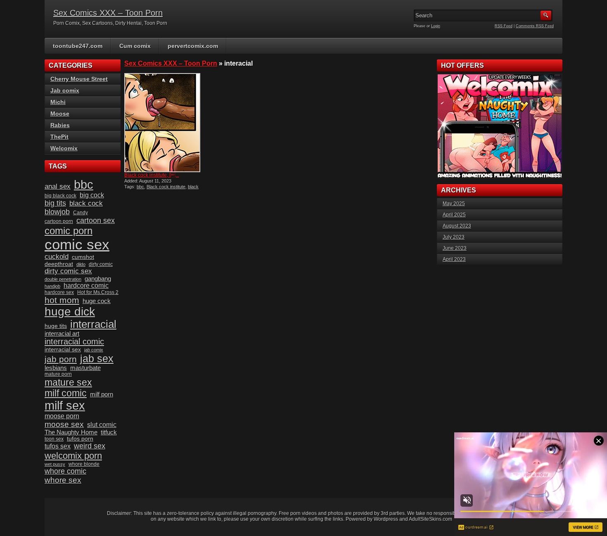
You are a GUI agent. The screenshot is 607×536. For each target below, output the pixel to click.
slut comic (101, 424)
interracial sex (63, 349)
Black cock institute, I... (151, 175)
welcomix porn (73, 456)
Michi (58, 102)
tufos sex (58, 446)
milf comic (66, 393)
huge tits (56, 326)
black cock (86, 203)
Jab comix (64, 90)
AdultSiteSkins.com (430, 519)
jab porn (61, 359)
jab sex (97, 358)
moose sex (64, 424)
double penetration (63, 279)
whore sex (63, 480)
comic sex (77, 244)
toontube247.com (77, 46)
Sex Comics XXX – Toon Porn (108, 12)
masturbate (85, 368)
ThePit (59, 136)
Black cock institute (166, 186)
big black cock (60, 196)
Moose (59, 113)
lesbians (56, 368)
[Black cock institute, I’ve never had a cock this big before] (162, 122)
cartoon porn (59, 221)
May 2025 (454, 203)
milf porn (101, 394)
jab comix (93, 349)
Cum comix (135, 46)
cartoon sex (95, 220)
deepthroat (59, 264)
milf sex (65, 405)
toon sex (54, 439)
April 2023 (454, 259)
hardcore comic (86, 285)
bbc (140, 186)
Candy (80, 213)
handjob (52, 286)
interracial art (62, 333)
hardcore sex (59, 292)
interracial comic (74, 341)
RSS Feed (503, 26)
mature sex (68, 382)
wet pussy (55, 464)
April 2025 (454, 215)
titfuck (109, 432)
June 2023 (455, 248)
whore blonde (84, 464)
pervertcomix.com (193, 46)
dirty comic (101, 264)
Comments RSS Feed (535, 26)
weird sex (89, 446)
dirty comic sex (68, 271)
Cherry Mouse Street (79, 79)
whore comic (65, 471)
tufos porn (80, 439)
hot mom (62, 300)
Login (435, 26)
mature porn (58, 374)
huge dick (70, 311)
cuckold (57, 257)
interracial (93, 324)
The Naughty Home (71, 432)
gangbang (98, 278)
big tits (55, 203)
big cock (92, 195)
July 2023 (454, 237)
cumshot (83, 257)
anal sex (58, 186)
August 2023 (457, 226)
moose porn (62, 416)
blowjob (57, 212)
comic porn (68, 230)
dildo (80, 264)
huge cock (97, 301)
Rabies (60, 125)
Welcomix (64, 148)
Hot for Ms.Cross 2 (98, 292)
